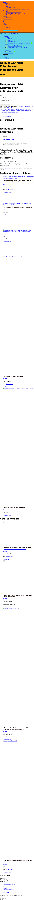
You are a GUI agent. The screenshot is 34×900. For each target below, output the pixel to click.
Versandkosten (9, 189)
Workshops (9, 17)
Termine (5, 22)
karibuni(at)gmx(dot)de (9, 884)
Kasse (4, 28)
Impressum (6, 892)
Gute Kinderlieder (20, 107)
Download (20, 106)
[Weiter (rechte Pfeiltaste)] (2, 899)
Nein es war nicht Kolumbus (13, 110)
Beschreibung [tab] (6, 114)
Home (4, 2)
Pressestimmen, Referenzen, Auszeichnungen (17, 9)
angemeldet (8, 168)
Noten (31, 106)
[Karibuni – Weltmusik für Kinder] (9, 33)
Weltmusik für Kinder (13, 112)
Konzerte (5, 10)
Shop (4, 20)
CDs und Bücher (7, 19)
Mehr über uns (10, 4)
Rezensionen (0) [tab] (7, 116)
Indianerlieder (28, 107)
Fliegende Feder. (8, 139)
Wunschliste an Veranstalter (13, 14)
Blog (4, 23)
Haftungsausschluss (8, 891)
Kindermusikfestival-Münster (13, 12)
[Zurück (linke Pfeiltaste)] (0, 899)
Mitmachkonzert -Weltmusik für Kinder (16, 13)
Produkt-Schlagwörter (5, 880)
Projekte (5, 16)
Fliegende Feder (11, 107)
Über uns (5, 3)
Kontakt (5, 24)
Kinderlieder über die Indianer (7, 109)
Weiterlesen (6, 559)
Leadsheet (18, 109)
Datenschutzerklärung (8, 889)
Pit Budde (8, 6)
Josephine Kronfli (10, 7)
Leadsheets (27, 106)
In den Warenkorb (5, 105)
